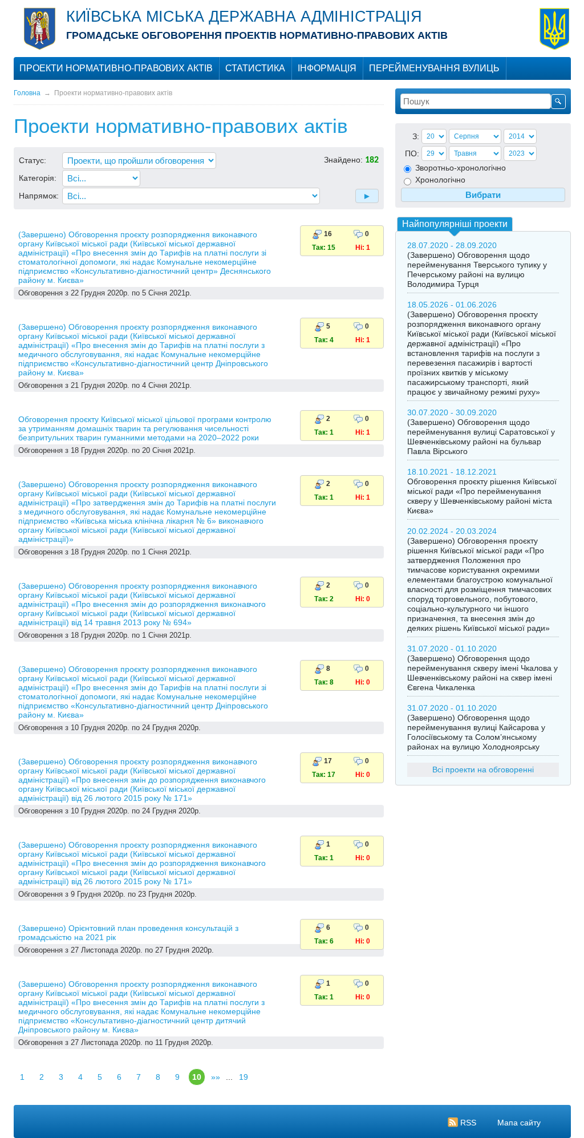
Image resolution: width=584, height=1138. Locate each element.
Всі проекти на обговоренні (483, 769)
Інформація (327, 68)
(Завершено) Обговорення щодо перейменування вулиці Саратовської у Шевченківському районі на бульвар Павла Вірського (481, 437)
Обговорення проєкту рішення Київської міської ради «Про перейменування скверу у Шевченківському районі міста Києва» (482, 496)
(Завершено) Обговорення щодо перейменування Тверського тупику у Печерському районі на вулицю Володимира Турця (477, 269)
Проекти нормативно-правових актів (116, 68)
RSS (468, 1122)
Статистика (255, 68)
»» (215, 1077)
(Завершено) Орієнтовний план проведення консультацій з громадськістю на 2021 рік (128, 933)
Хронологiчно (439, 179)
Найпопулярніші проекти (455, 224)
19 (243, 1077)
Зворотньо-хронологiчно (459, 167)
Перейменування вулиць (434, 68)
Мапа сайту (519, 1122)
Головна (27, 93)
